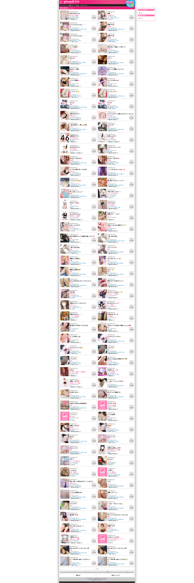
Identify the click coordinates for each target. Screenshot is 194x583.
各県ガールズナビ (116, 575)
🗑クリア (141, 12)
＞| (127, 571)
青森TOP (78, 575)
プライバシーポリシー (99, 580)
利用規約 (92, 580)
